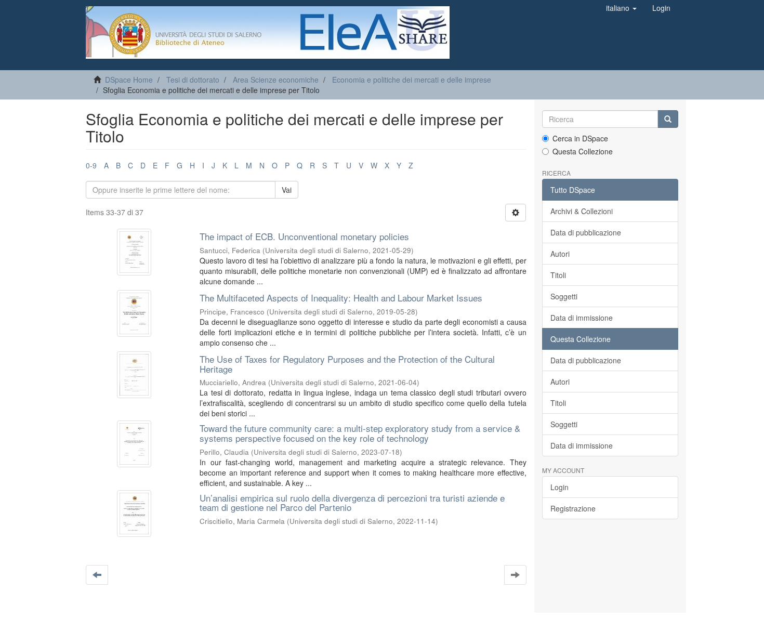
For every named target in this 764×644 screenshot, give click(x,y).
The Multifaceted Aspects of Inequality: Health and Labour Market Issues (341, 297)
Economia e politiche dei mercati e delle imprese (411, 79)
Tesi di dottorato (192, 79)
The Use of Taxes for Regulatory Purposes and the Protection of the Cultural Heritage (347, 363)
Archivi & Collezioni (581, 211)
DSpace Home (129, 79)
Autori (560, 253)
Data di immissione (581, 317)
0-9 (91, 165)
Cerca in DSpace (580, 138)
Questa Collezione (582, 151)
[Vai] (667, 119)
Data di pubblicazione (585, 232)
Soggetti (563, 296)
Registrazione (573, 508)
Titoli (558, 275)
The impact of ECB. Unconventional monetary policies (304, 236)
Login (559, 487)
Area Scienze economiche (276, 79)
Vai (287, 190)
